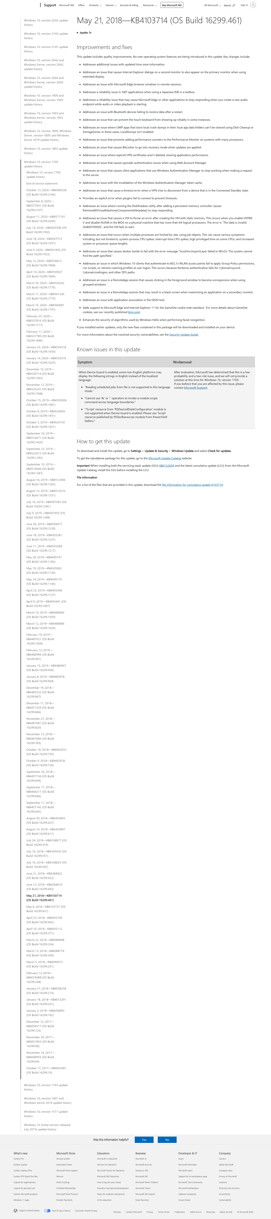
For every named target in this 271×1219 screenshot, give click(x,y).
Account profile (63, 1158)
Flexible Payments (64, 1200)
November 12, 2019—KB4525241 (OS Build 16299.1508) (40, 389)
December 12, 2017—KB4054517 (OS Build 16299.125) (40, 1026)
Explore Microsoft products (26, 1194)
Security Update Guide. (184, 334)
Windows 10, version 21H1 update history (46, 49)
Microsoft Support (195, 387)
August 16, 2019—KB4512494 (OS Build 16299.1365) (45, 482)
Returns (59, 1176)
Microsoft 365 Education (108, 1176)
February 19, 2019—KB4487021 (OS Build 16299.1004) (40, 639)
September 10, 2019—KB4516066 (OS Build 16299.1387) (40, 468)
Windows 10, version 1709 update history (41, 164)
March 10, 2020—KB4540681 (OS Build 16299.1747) (45, 307)
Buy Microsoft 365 (172, 5)
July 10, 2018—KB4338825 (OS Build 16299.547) (46, 864)
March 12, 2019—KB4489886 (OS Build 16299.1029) (45, 625)
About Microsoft (226, 1164)
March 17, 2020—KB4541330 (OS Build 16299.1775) (45, 296)
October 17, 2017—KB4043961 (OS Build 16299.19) (46, 1070)
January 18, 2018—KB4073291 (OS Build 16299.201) (46, 1001)
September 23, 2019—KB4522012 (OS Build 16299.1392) (40, 453)
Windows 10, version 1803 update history (46, 151)
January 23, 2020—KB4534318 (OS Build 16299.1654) (46, 349)
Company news (225, 1170)
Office (81, 5)
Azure (181, 1158)
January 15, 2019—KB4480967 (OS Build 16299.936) (46, 668)
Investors (223, 1182)
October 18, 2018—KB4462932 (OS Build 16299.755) (46, 752)
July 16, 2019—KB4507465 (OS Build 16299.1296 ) (46, 504)
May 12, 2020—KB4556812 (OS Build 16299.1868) (44, 263)
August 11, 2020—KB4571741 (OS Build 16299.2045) (45, 219)
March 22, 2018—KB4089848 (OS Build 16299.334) (45, 942)
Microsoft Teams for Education (110, 1170)
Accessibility (224, 1194)
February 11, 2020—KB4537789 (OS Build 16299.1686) (40, 336)
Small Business (142, 1200)
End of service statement (42, 183)
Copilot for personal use (24, 1188)
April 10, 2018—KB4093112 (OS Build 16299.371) (44, 931)
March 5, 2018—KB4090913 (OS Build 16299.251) (44, 964)
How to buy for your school (109, 1182)
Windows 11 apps (21, 1200)
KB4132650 (166, 465)
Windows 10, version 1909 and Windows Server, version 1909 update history (44, 99)
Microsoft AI (141, 1158)
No (167, 1140)
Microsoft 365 (66, 5)
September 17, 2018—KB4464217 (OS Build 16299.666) (40, 791)
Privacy (150, 1212)
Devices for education (107, 1164)
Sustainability (225, 1200)
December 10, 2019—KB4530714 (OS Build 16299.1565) (40, 373)
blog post (134, 312)
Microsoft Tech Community (190, 1182)
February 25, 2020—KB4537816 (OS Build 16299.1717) (40, 320)
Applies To (85, 32)
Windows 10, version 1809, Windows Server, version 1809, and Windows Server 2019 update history (47, 135)
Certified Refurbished (65, 1188)
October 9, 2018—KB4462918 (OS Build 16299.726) (45, 763)
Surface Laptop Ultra (23, 1170)
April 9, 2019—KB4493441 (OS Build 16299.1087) (46, 603)
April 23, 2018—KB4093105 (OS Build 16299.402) (44, 920)
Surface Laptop (20, 1164)
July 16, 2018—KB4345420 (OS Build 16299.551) (46, 853)
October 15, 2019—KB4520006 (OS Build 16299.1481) (46, 402)
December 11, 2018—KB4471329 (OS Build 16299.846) (40, 707)
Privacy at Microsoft (228, 1176)
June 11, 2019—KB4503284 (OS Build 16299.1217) (44, 548)
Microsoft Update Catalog (164, 458)
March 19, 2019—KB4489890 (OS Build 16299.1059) (45, 614)
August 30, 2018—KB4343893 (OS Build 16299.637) (45, 820)
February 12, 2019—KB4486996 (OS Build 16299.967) (40, 654)
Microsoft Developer (187, 1164)
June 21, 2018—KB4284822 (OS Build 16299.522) (44, 875)
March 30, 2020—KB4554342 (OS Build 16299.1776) (45, 285)
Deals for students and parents (111, 1194)
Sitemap (117, 1212)
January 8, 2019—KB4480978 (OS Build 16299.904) (45, 679)
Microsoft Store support (67, 1170)
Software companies (187, 1194)
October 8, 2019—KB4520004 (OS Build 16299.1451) (45, 413)
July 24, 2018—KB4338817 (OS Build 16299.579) (46, 842)
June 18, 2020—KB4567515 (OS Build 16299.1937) (44, 241)
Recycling (210, 1212)
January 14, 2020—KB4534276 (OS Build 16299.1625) (46, 360)
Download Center (64, 1164)
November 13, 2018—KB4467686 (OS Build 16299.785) (40, 738)
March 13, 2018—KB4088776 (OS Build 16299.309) (45, 953)
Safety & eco (195, 1212)
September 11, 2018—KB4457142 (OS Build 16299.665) (40, 807)
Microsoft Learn (185, 1170)
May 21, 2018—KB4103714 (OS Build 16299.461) (44, 898)
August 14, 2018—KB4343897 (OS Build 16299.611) (45, 831)
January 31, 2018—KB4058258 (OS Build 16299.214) (46, 990)
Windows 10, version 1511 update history (46, 1114)
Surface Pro (19, 1158)
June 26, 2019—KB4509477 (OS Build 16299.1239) (44, 526)
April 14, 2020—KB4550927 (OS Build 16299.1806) (44, 274)
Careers (222, 1158)
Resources (148, 5)
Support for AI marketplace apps (192, 1176)
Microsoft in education (107, 1158)
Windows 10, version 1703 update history (46, 1087)
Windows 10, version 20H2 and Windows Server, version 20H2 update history (44, 64)
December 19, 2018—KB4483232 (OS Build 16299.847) (40, 692)
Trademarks (179, 1212)
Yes (144, 1140)
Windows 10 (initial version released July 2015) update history (47, 1127)
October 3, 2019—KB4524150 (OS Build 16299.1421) (45, 424)
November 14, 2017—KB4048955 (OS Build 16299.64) (40, 1057)
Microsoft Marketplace (188, 1188)
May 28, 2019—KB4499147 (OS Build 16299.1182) (44, 559)
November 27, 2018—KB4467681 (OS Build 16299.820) (40, 723)
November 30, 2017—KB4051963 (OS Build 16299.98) (40, 1041)
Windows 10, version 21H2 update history (46, 36)
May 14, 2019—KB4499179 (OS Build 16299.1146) (44, 581)
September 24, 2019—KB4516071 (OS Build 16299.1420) (40, 437)
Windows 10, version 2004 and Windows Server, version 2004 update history (44, 82)
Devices (110, 5)
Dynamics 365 (142, 1170)
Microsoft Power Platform (147, 1182)
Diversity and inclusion (229, 1188)
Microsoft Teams (143, 1188)
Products (94, 5)
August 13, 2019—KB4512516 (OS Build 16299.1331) (45, 493)
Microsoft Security (144, 1164)
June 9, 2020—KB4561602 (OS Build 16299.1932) (46, 252)
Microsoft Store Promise (67, 1194)
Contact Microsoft (134, 1212)
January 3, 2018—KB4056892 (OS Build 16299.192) (45, 1013)
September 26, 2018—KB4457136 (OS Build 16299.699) (40, 776)
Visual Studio (184, 1200)
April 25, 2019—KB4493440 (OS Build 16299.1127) (44, 592)
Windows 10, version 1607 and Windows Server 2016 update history (48, 1100)
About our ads (226, 1212)
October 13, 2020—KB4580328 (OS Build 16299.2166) (46, 192)
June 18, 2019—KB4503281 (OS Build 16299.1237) (44, 537)
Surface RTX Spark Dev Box (26, 1176)
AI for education (104, 1200)
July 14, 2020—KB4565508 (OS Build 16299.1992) (46, 230)
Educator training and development (113, 1188)
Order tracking (62, 1182)
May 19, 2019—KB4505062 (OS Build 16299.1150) (44, 570)
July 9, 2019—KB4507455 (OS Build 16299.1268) (45, 515)
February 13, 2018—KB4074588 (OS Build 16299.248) (40, 977)
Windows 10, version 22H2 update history (46, 22)
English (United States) (29, 1210)
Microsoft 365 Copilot (145, 1194)
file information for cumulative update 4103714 (192, 485)
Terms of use (163, 1212)
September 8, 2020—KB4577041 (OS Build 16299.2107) (40, 205)
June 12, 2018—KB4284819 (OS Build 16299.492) (44, 886)
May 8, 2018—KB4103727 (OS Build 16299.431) (46, 909)
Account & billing (129, 5)
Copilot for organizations (25, 1182)
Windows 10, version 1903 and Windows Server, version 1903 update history (44, 117)
